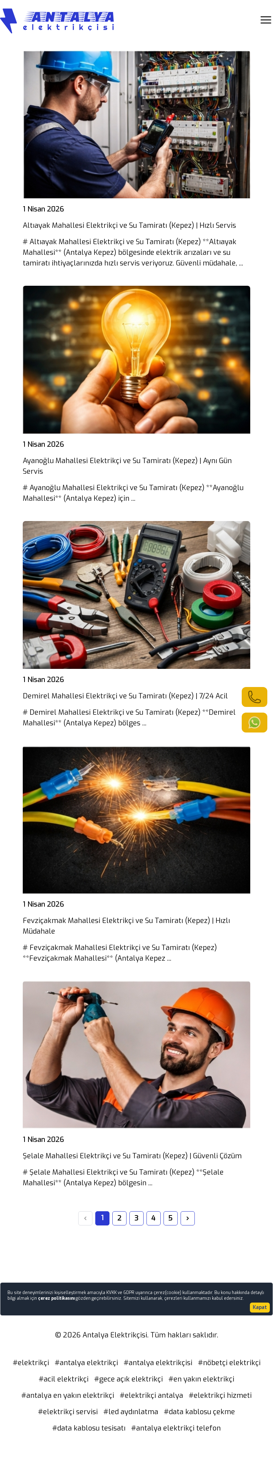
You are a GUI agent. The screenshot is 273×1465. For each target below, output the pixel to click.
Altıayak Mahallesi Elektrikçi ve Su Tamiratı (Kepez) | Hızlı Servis (129, 225)
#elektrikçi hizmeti (220, 1395)
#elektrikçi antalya (151, 1395)
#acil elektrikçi (64, 1379)
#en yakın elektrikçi (201, 1379)
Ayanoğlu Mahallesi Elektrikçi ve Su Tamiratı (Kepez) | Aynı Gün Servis (127, 466)
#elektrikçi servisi (68, 1412)
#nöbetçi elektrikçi (229, 1363)
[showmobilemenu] (266, 20)
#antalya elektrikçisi (158, 1363)
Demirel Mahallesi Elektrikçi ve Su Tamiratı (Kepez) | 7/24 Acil (125, 696)
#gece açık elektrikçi (128, 1379)
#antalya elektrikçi (86, 1363)
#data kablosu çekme (199, 1412)
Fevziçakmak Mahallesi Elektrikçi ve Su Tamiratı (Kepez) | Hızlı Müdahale (126, 926)
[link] (254, 697)
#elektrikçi (31, 1363)
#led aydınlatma (130, 1412)
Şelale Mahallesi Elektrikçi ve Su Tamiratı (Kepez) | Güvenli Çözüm (132, 1156)
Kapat (260, 1307)
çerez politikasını (57, 1298)
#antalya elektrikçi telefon (176, 1428)
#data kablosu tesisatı (88, 1428)
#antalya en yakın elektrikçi (67, 1395)
